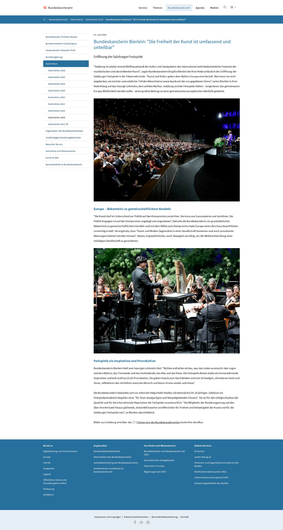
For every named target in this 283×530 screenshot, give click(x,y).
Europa (46, 456)
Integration (49, 468)
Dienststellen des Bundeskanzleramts (113, 456)
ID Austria (199, 451)
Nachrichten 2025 (56, 77)
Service (143, 7)
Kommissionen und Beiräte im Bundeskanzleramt (109, 470)
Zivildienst (48, 494)
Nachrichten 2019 (94, 19)
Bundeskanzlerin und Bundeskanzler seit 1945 (164, 453)
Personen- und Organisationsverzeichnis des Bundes (216, 464)
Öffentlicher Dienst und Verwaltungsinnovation (55, 481)
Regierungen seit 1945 (155, 471)
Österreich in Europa (154, 465)
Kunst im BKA (52, 157)
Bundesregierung (54, 57)
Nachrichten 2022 (56, 97)
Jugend (47, 474)
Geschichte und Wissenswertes (60, 151)
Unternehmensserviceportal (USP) (211, 477)
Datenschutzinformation (136, 516)
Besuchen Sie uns (54, 144)
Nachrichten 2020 (56, 110)
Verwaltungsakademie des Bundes (211, 483)
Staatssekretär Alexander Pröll (60, 50)
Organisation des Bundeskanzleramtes (64, 130)
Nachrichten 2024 (56, 83)
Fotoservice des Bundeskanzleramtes (158, 422)
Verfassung (48, 488)
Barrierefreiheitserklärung (165, 516)
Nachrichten (77, 19)
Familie (46, 462)
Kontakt (185, 516)
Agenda (200, 7)
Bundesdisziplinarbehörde (107, 451)
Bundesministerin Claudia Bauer (61, 43)
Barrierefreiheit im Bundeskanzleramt (64, 164)
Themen (157, 7)
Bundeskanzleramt (179, 7)
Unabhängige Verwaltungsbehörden (63, 137)
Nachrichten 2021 (56, 104)
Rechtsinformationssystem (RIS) (210, 471)
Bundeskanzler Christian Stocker (61, 36)
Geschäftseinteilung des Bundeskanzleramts (116, 462)
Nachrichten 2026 (56, 70)
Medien (214, 7)
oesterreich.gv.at (202, 456)
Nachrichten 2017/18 (58, 124)
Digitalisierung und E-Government (60, 451)
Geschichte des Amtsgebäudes (159, 460)
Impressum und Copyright (107, 516)
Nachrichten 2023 (56, 90)
